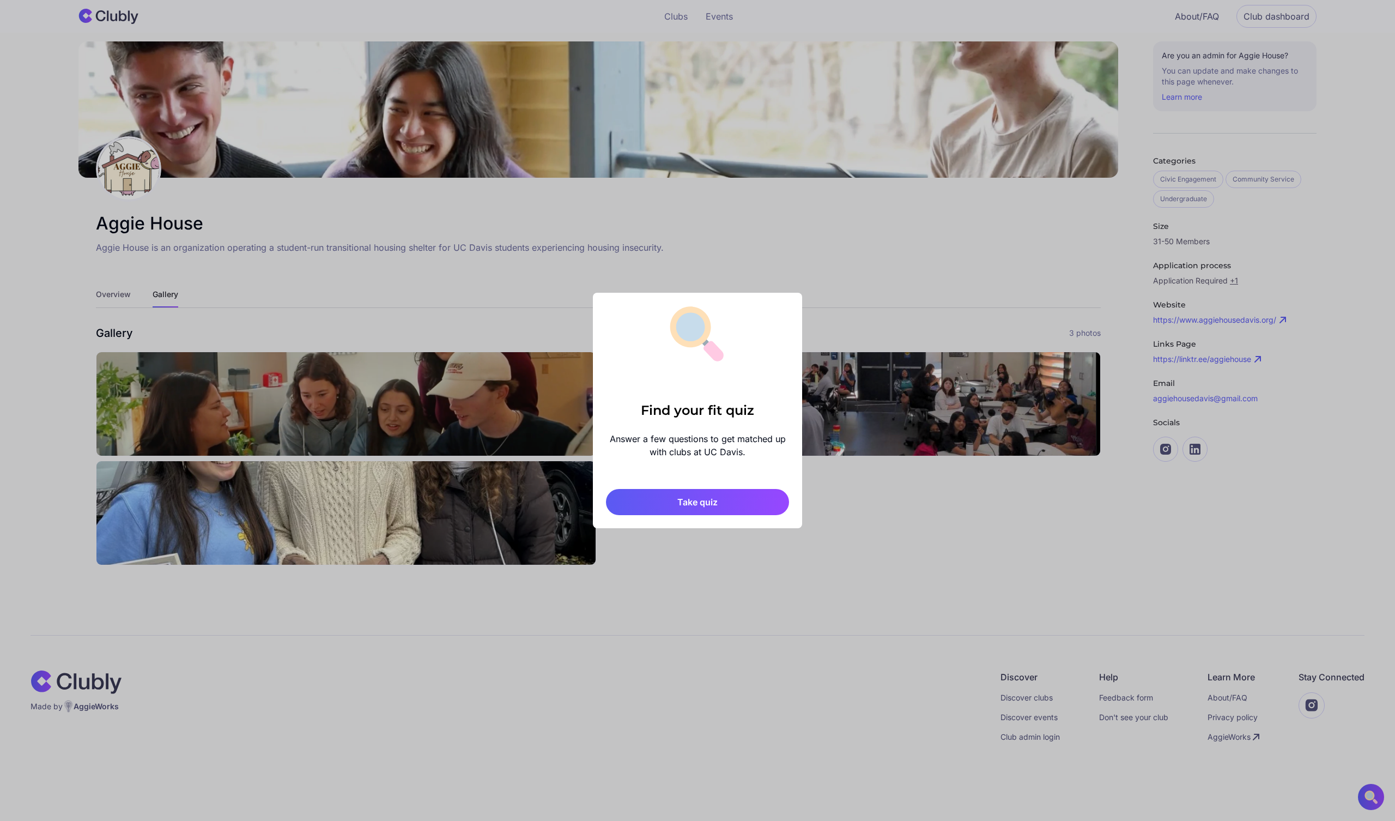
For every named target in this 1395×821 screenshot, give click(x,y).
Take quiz (697, 502)
